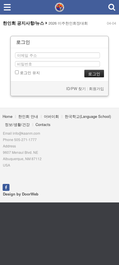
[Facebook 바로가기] (6, 186)
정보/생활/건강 (17, 124)
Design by (20, 194)
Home (7, 116)
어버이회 (51, 116)
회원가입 (96, 88)
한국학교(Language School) (88, 116)
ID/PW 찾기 (76, 88)
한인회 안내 (28, 116)
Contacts (43, 124)
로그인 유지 (29, 72)
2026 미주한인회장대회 (68, 23)
